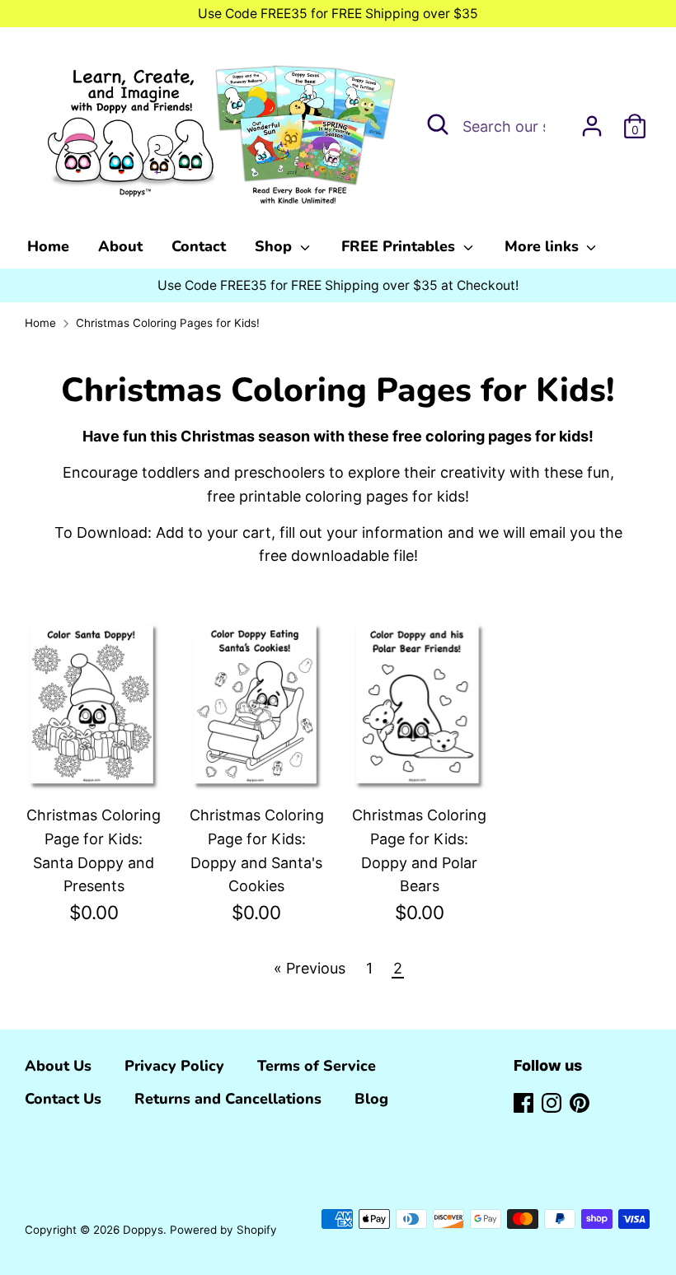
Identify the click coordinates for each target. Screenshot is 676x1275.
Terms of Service (316, 1066)
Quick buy (95, 758)
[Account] (591, 120)
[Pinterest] (579, 1101)
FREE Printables (400, 246)
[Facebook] (523, 1101)
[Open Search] (437, 124)
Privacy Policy (174, 1066)
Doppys (143, 1229)
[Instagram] (551, 1101)
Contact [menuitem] (198, 246)
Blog (371, 1099)
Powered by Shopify (223, 1229)
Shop (275, 246)
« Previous (309, 968)
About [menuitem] (120, 246)
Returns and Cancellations (228, 1099)
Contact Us (63, 1099)
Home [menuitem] (48, 246)
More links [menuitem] (544, 246)
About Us (58, 1066)
